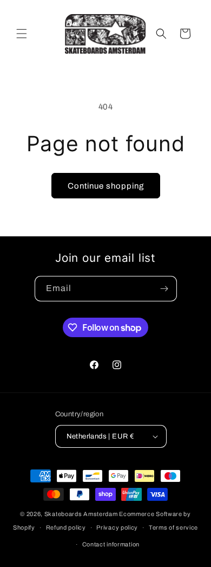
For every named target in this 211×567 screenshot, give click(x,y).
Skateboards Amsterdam (81, 514)
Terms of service (173, 527)
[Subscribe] (164, 288)
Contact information (111, 544)
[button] (22, 34)
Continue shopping (106, 186)
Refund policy (66, 527)
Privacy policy (117, 527)
